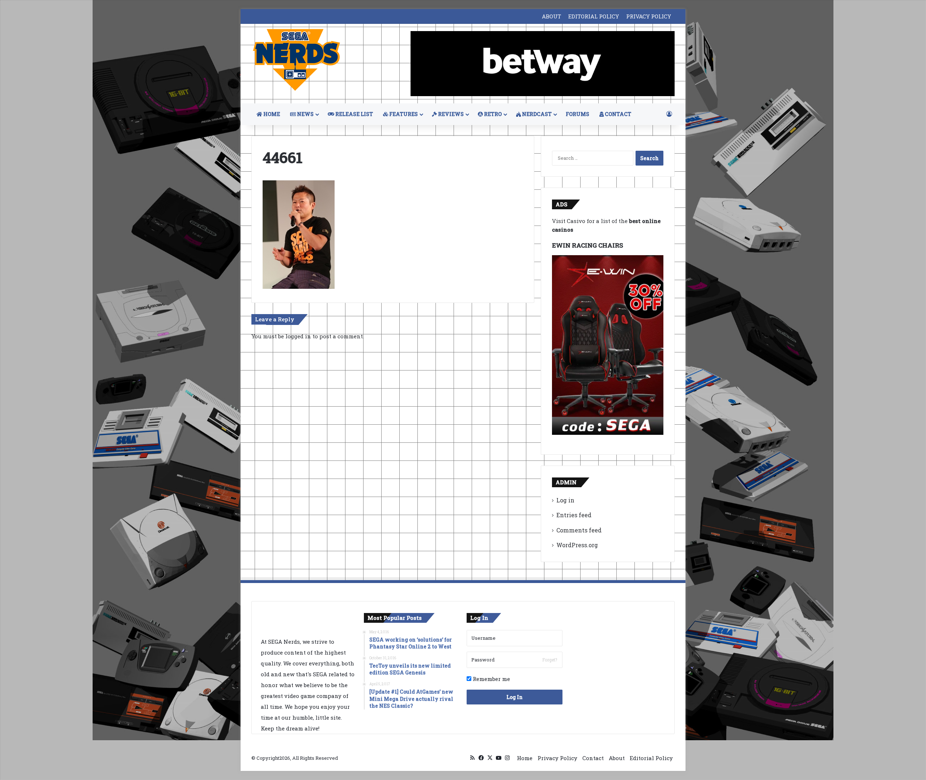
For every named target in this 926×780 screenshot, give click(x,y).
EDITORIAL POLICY (593, 16)
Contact (593, 758)
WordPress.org (577, 545)
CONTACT (617, 114)
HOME (271, 114)
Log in (565, 500)
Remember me (490, 678)
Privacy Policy (557, 758)
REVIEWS (450, 114)
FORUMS (577, 114)
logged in (298, 336)
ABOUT (551, 16)
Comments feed (579, 530)
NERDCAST (536, 114)
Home (524, 758)
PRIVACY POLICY (648, 16)
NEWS (305, 114)
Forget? (549, 660)
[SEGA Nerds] (296, 60)
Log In (514, 697)
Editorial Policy (651, 758)
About (617, 758)
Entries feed (573, 515)
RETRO (492, 114)
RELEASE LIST (353, 114)
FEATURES (403, 114)
